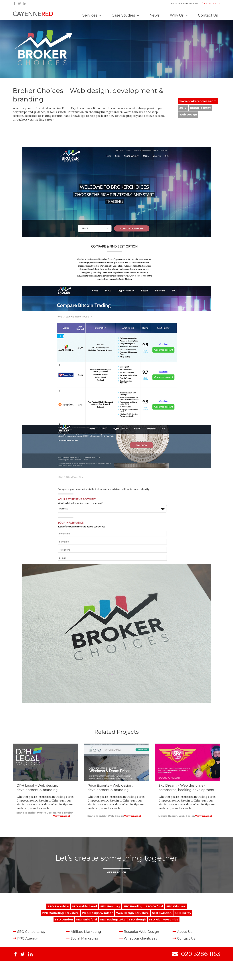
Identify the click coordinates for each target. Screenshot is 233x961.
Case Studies (124, 15)
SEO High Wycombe (163, 919)
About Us (184, 932)
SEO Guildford (86, 919)
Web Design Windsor (97, 913)
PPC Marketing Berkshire (60, 913)
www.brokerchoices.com (197, 101)
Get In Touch (212, 3)
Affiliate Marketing (86, 932)
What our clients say (140, 938)
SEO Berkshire (58, 906)
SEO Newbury (110, 906)
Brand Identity (200, 107)
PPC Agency (27, 938)
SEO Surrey (183, 913)
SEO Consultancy (31, 932)
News (154, 15)
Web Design (188, 114)
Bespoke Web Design (141, 932)
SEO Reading (132, 906)
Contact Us (208, 15)
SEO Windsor (175, 906)
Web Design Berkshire (132, 913)
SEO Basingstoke (112, 919)
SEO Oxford (154, 906)
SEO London (64, 919)
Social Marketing (84, 938)
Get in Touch (116, 872)
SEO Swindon (161, 913)
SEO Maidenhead (84, 906)
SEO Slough (137, 919)
